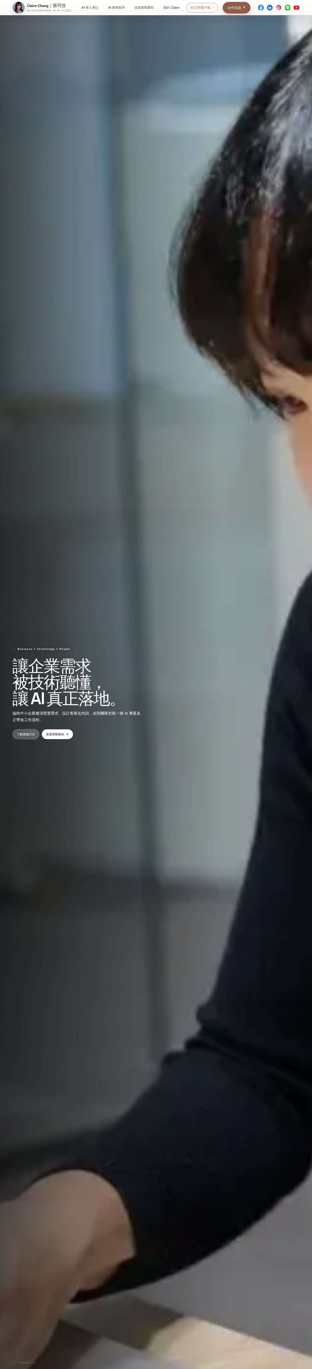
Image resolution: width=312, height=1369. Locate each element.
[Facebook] (261, 8)
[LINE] (288, 8)
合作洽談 (235, 8)
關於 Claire (171, 7)
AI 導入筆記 (90, 7)
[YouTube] (296, 8)
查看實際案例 (55, 734)
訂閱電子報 (202, 7)
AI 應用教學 (116, 7)
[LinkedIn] (270, 8)
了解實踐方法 (26, 734)
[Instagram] (279, 8)
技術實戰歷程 (144, 7)
